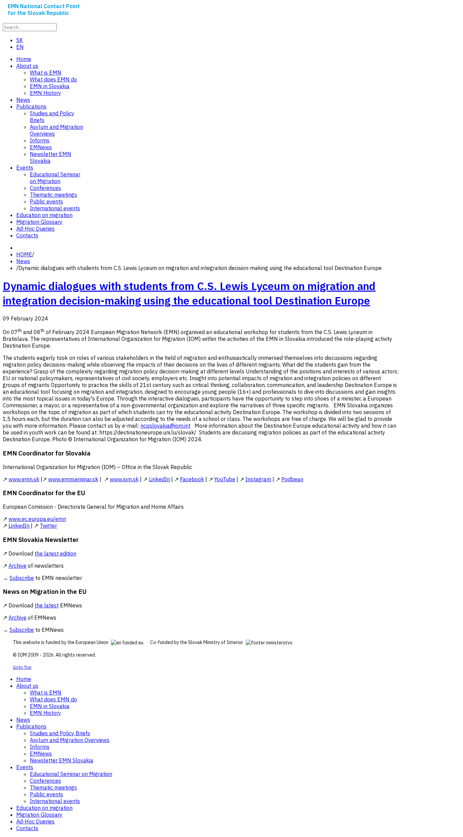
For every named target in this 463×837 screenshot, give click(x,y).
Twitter (48, 525)
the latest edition (55, 553)
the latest (47, 605)
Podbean (292, 479)
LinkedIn (159, 479)
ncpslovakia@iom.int (165, 425)
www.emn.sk (23, 479)
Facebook (192, 479)
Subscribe (21, 578)
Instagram (258, 479)
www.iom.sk (124, 479)
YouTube (224, 479)
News (23, 261)
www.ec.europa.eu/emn (37, 518)
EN (20, 46)
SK (19, 40)
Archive (17, 565)
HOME (24, 254)
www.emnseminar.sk (73, 479)
